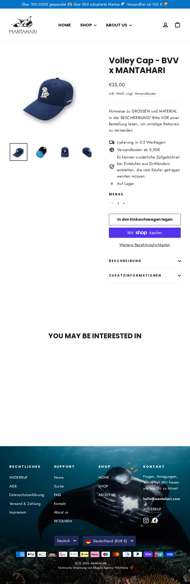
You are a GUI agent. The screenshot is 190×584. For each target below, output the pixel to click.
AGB (13, 486)
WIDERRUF (18, 477)
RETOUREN (63, 521)
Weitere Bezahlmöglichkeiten (144, 245)
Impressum (17, 512)
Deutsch (63, 540)
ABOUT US (117, 25)
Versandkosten (145, 93)
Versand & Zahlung (25, 503)
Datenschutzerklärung (26, 494)
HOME (64, 25)
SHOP (86, 25)
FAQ (57, 494)
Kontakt (60, 503)
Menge (116, 194)
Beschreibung (125, 261)
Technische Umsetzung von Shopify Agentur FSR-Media (93, 568)
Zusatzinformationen (135, 275)
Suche (59, 486)
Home (59, 477)
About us (61, 512)
